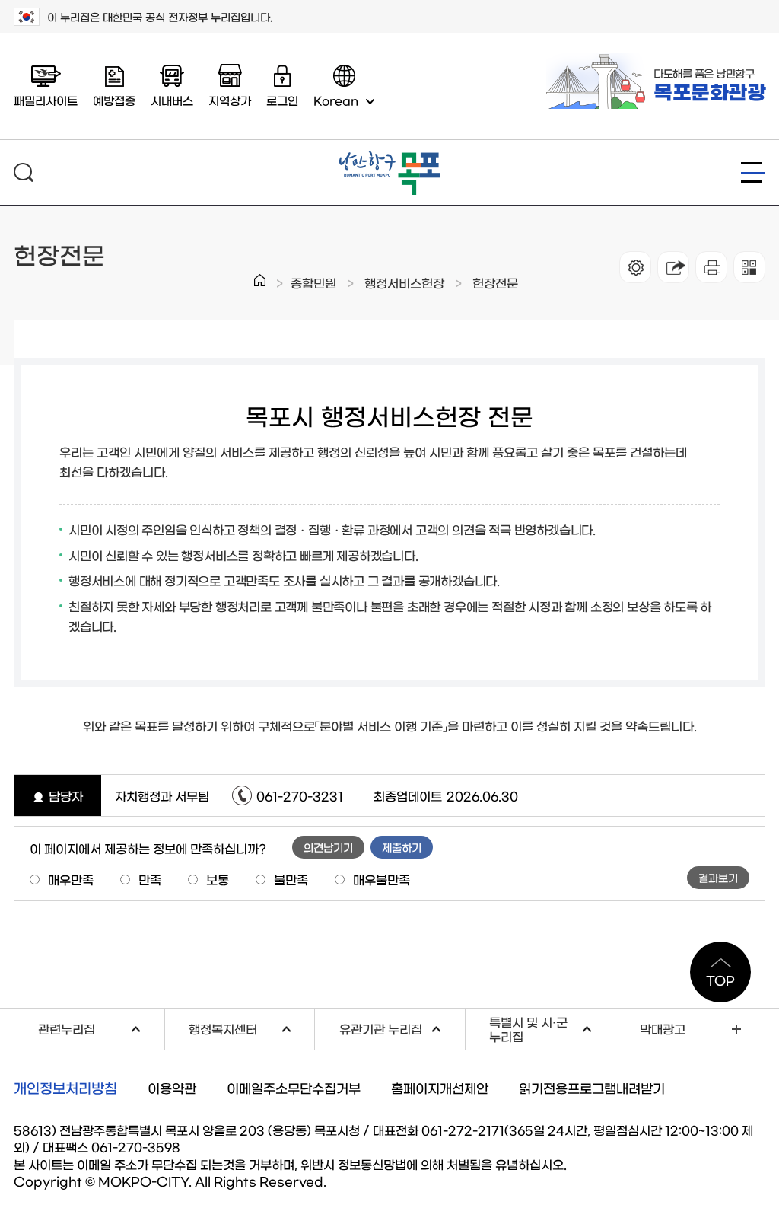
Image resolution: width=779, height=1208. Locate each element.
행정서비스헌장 (404, 282)
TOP (720, 980)
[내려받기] (711, 267)
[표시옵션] (635, 267)
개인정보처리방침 (65, 1088)
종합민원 (313, 282)
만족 (149, 879)
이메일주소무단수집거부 (294, 1087)
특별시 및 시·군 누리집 (552, 1028)
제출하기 (401, 847)
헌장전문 (495, 282)
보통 (217, 879)
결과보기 (718, 877)
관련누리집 (101, 1026)
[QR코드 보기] (749, 267)
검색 (23, 172)
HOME (259, 283)
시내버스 (172, 100)
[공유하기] (673, 267)
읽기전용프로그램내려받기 (592, 1087)
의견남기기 (328, 847)
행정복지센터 (251, 1026)
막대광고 (662, 1028)
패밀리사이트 (46, 100)
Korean (335, 100)
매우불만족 (381, 879)
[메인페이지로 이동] (389, 157)
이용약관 (172, 1087)
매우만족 (71, 879)
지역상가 (229, 100)
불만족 (291, 879)
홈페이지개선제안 (439, 1087)
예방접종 (114, 100)
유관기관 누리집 (402, 1026)
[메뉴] (753, 172)
